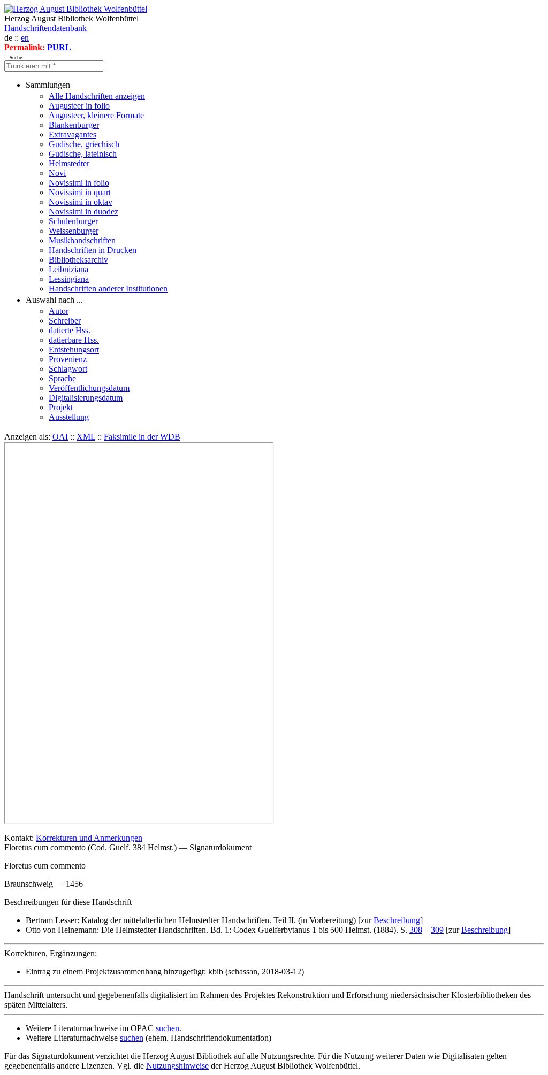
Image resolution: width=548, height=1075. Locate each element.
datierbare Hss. (74, 339)
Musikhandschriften (82, 240)
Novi (57, 173)
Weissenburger (73, 230)
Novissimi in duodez (83, 211)
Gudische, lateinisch (83, 153)
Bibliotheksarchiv (78, 259)
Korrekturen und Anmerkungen (89, 837)
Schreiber (65, 320)
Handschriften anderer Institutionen (108, 288)
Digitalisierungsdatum (86, 397)
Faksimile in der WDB (142, 436)
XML (86, 436)
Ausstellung (69, 416)
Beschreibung (397, 920)
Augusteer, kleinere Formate (96, 115)
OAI (60, 436)
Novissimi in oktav (80, 201)
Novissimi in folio (79, 182)
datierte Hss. (69, 330)
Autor (58, 311)
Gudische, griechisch (84, 144)
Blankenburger (74, 124)
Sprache (62, 378)
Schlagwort (68, 368)
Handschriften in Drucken (92, 250)
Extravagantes (72, 134)
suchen (167, 1028)
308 (415, 929)
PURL (59, 47)
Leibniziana (68, 269)
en (25, 37)
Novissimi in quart (80, 192)
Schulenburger (73, 221)
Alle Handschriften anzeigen (97, 96)
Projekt (61, 407)
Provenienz (68, 359)
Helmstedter (69, 163)
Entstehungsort (74, 349)
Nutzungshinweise (177, 1065)
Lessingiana (69, 278)
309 (437, 929)
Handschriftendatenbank (45, 28)
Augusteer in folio (79, 105)
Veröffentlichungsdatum (89, 388)
